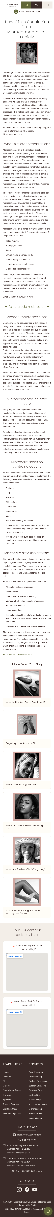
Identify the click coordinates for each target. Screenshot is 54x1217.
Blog (5, 1080)
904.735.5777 (29, 1139)
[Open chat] (48, 1211)
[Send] (47, 1196)
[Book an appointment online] (47, 5)
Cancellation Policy (12, 1090)
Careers (6, 1085)
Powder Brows (35, 1113)
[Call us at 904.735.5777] (36, 5)
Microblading (35, 1099)
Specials (7, 1099)
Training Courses (11, 1104)
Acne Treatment (36, 1071)
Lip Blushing (34, 1094)
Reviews (7, 1094)
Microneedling (35, 1108)
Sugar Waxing (35, 1117)
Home (6, 1071)
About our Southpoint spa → (18, 1152)
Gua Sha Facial (36, 1090)
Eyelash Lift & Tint (37, 1085)
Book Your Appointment (29, 1134)
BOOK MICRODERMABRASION (18, 654)
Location (7, 1076)
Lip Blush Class (10, 1108)
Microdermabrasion (38, 1104)
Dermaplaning (35, 1076)
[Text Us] (26, 5)
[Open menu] (3, 5)
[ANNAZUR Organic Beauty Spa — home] (12, 5)
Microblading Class (12, 1113)
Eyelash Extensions (38, 1080)
